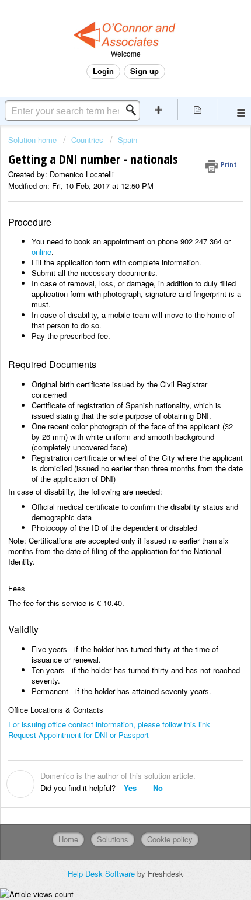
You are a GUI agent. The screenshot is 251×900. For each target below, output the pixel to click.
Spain (127, 139)
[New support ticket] (158, 109)
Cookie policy (170, 839)
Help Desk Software (102, 873)
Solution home (33, 139)
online (41, 251)
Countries (87, 139)
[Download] (104, 447)
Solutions (112, 839)
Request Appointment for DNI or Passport (78, 734)
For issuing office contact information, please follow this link (109, 724)
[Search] (134, 110)
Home (68, 839)
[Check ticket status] (197, 109)
